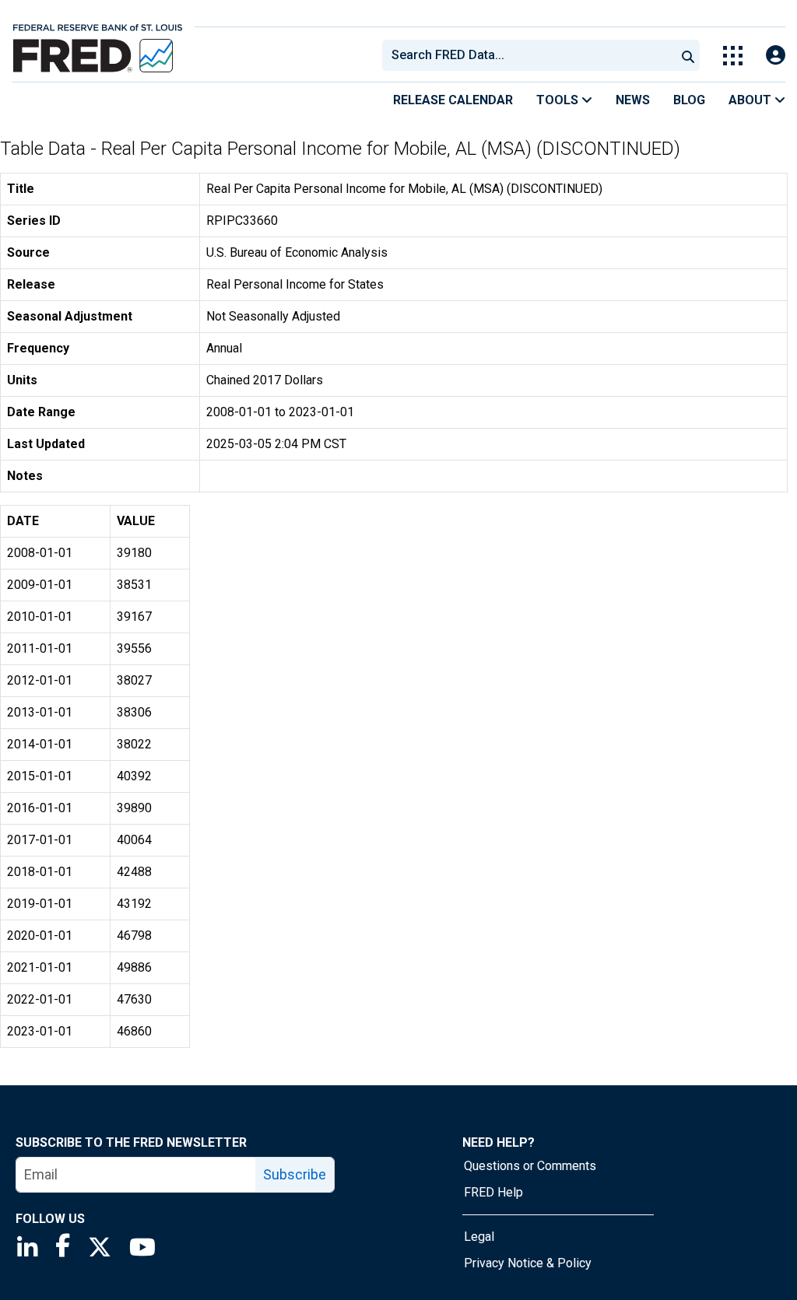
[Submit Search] (688, 55)
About (751, 100)
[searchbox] (531, 55)
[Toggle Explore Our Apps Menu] (733, 55)
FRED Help (493, 1192)
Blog (689, 100)
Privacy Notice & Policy (528, 1263)
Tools (558, 100)
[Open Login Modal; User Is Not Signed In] (775, 55)
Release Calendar (453, 100)
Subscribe (294, 1174)
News (633, 100)
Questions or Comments (530, 1165)
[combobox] (527, 55)
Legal (479, 1236)
